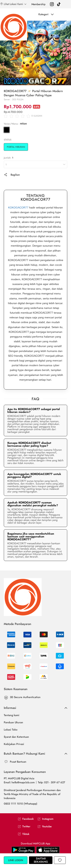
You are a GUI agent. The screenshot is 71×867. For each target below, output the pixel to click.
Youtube (47, 826)
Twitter (26, 826)
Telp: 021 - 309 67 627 (51, 782)
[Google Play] (48, 849)
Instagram (47, 819)
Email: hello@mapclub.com (19, 782)
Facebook (28, 819)
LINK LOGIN (15, 860)
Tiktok (25, 834)
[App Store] (23, 849)
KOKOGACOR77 (18, 207)
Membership (38, 4)
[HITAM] (6, 130)
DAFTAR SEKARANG (41, 860)
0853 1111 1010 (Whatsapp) (20, 803)
